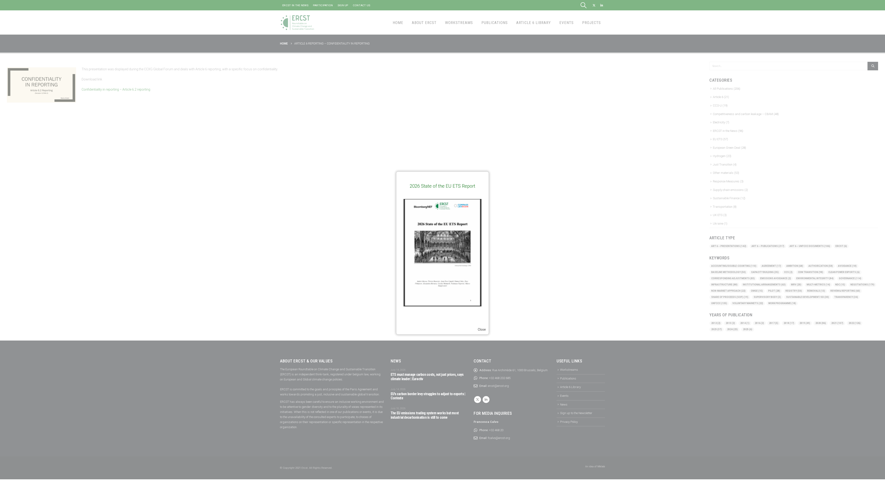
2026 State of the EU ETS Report (442, 186)
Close (482, 329)
